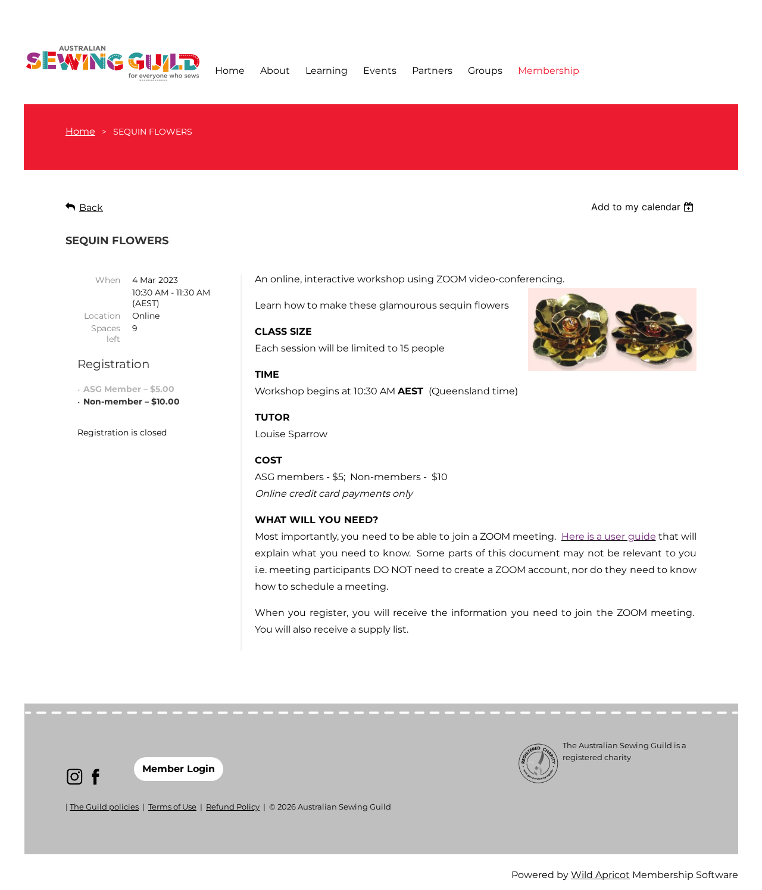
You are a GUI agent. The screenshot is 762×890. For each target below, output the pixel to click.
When (107, 280)
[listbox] (644, 207)
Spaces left (105, 333)
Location (102, 315)
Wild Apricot (600, 874)
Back (91, 207)
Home (80, 131)
